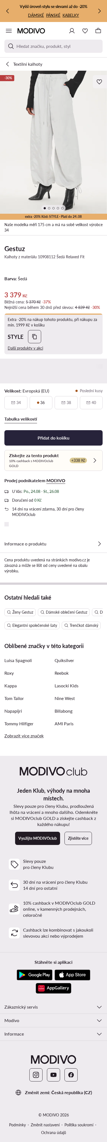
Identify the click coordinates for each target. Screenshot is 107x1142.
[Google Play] (34, 975)
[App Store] (72, 975)
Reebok (62, 673)
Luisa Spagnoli (18, 660)
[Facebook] (71, 1074)
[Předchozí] (7, 11)
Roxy (9, 673)
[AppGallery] (53, 988)
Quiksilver (64, 660)
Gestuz (14, 248)
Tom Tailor (14, 698)
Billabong (63, 710)
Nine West (65, 698)
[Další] (99, 11)
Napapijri (13, 710)
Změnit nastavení (45, 1124)
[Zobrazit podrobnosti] (99, 543)
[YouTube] (53, 1074)
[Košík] (98, 30)
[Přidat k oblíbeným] (100, 81)
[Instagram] (36, 1074)
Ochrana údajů (53, 1132)
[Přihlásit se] (71, 30)
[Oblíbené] (85, 30)
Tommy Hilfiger (18, 723)
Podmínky (17, 1124)
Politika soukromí (78, 1124)
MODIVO (55, 480)
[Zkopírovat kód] (34, 336)
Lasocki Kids (66, 685)
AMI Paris (64, 723)
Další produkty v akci (25, 348)
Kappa (10, 685)
